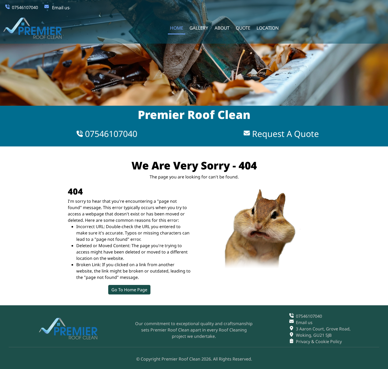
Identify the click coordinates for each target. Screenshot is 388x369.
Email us (60, 7)
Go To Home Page (129, 290)
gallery (199, 28)
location (268, 28)
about (222, 28)
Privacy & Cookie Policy (319, 341)
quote (243, 28)
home (176, 28)
